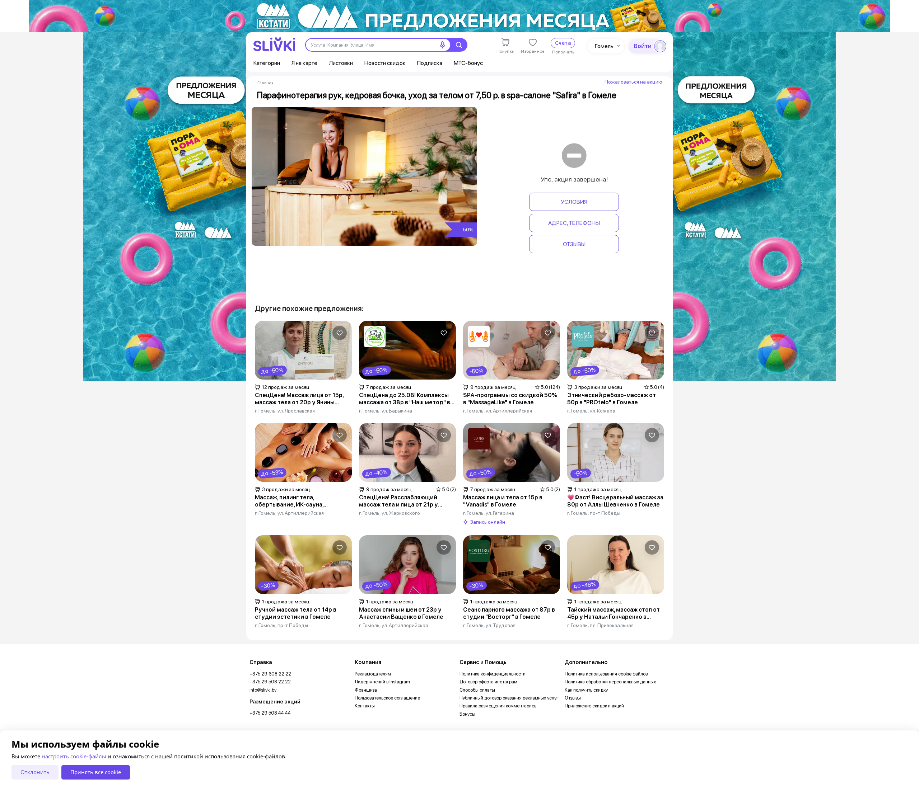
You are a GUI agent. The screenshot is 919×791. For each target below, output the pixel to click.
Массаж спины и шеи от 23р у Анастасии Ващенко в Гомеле (401, 613)
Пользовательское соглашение (387, 698)
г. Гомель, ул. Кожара (591, 411)
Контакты (365, 705)
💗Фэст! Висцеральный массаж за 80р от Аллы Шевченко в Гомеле (615, 501)
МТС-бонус (468, 63)
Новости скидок (385, 63)
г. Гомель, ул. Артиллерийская (497, 411)
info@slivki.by (262, 690)
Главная (265, 82)
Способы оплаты (477, 690)
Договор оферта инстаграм (488, 681)
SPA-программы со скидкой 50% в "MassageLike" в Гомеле (510, 399)
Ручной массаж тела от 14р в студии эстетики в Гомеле (295, 613)
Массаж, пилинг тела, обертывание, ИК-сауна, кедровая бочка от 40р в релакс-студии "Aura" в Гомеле (302, 501)
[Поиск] (458, 45)
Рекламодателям (373, 674)
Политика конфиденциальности (493, 674)
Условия (574, 201)
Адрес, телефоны (574, 223)
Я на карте (304, 63)
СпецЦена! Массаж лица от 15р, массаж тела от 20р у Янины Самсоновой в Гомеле (299, 399)
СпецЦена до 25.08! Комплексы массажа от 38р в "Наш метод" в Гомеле (404, 399)
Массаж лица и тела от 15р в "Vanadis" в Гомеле (502, 501)
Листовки (341, 63)
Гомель (604, 46)
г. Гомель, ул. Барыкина (385, 411)
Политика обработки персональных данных (610, 681)
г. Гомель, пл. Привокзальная (600, 625)
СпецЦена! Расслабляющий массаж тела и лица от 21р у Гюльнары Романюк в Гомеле (399, 501)
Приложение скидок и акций (594, 705)
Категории (266, 63)
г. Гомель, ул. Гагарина (488, 513)
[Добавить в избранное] (339, 333)
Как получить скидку (586, 690)
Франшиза (366, 690)
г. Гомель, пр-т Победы (593, 513)
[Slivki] (274, 44)
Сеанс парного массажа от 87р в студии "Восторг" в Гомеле (509, 613)
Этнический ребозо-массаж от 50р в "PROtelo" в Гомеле (611, 399)
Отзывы (574, 244)
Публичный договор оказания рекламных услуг (509, 698)
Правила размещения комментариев (498, 705)
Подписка (429, 63)
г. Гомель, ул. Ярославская (285, 411)
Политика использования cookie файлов (606, 674)
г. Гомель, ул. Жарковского (389, 513)
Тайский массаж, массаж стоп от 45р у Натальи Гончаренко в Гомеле (613, 613)
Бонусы (467, 714)
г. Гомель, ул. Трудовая (489, 625)
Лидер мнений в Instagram (382, 681)
